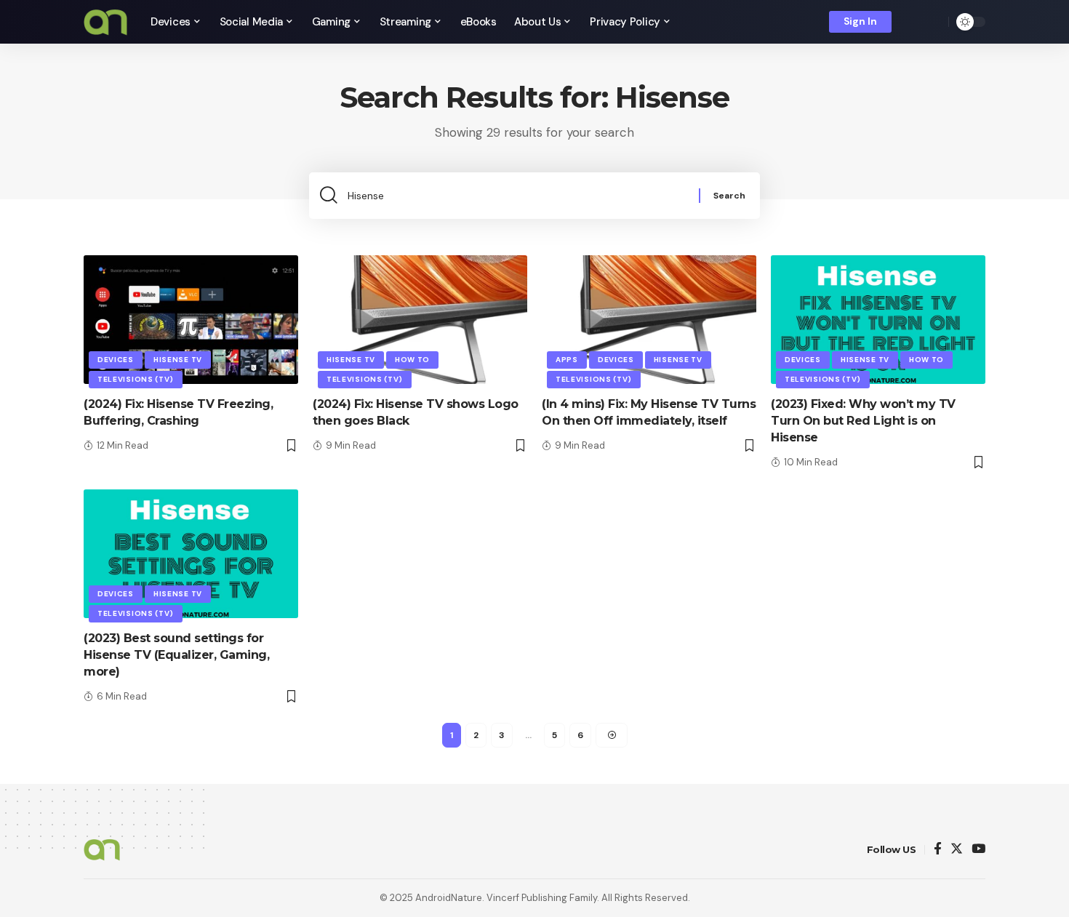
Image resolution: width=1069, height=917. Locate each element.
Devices (115, 359)
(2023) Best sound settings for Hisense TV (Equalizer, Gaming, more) (176, 654)
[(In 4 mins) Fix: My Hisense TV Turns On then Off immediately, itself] (649, 319)
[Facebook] (938, 849)
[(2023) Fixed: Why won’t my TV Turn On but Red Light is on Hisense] (878, 319)
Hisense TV (177, 359)
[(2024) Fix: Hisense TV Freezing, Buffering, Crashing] (191, 319)
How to (412, 359)
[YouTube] (978, 849)
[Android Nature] (105, 22)
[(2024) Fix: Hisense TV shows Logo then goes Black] (420, 319)
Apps (567, 359)
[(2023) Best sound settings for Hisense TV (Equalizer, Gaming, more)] (191, 553)
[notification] (912, 21)
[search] (933, 22)
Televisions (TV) (135, 379)
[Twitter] (956, 849)
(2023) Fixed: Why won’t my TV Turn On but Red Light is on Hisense (863, 420)
